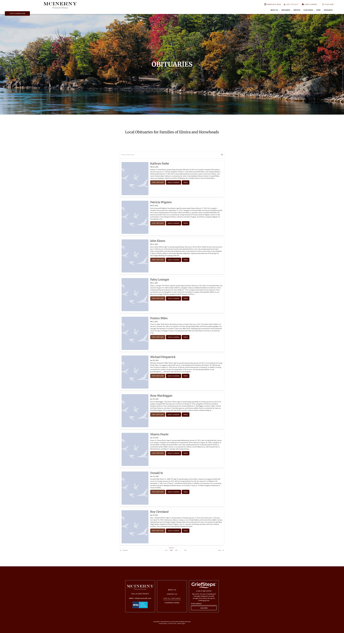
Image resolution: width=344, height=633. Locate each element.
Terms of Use (172, 623)
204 (176, 550)
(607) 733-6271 (143, 594)
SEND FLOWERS (173, 182)
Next (219, 550)
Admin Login (181, 623)
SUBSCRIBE (204, 608)
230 (185, 550)
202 (166, 550)
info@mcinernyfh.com (142, 598)
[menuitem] (275, 10)
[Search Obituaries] (221, 155)
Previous (125, 550)
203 (171, 550)
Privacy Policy (163, 623)
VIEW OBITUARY (158, 182)
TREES (185, 182)
